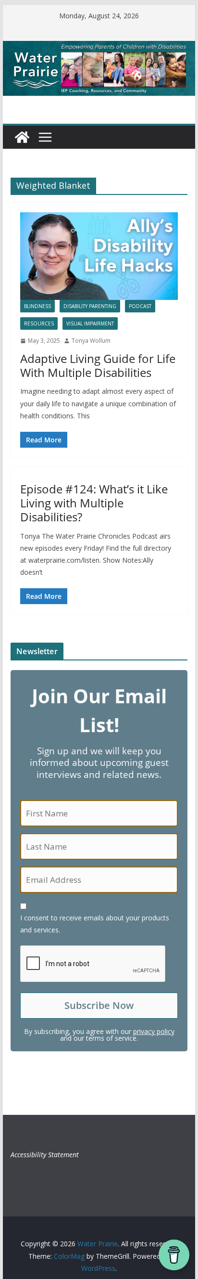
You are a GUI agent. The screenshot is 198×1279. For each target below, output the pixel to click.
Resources (39, 323)
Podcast (140, 306)
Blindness (37, 306)
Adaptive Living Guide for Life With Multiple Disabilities (97, 365)
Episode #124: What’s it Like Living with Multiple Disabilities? (94, 503)
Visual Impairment (90, 323)
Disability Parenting (89, 306)
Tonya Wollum (91, 340)
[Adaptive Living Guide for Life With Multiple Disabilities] (99, 256)
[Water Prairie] (99, 47)
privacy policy (153, 1031)
